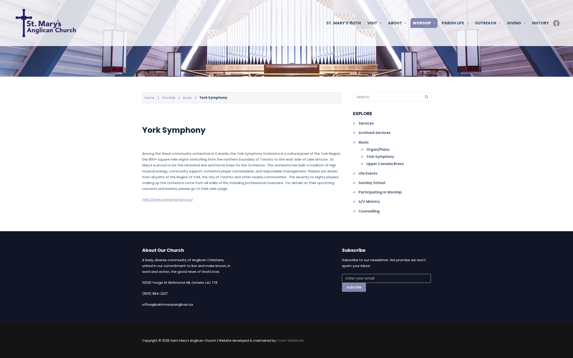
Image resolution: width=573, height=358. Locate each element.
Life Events (368, 173)
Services (366, 123)
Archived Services (375, 132)
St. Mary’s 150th (343, 23)
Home (150, 97)
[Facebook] (556, 23)
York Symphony (380, 156)
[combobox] (387, 96)
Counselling (369, 211)
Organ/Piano (377, 149)
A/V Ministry (369, 201)
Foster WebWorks (290, 340)
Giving (514, 23)
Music (187, 97)
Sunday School (372, 182)
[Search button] (426, 97)
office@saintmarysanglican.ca (167, 304)
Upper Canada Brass (385, 163)
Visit (372, 23)
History (540, 23)
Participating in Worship (380, 192)
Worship (168, 97)
